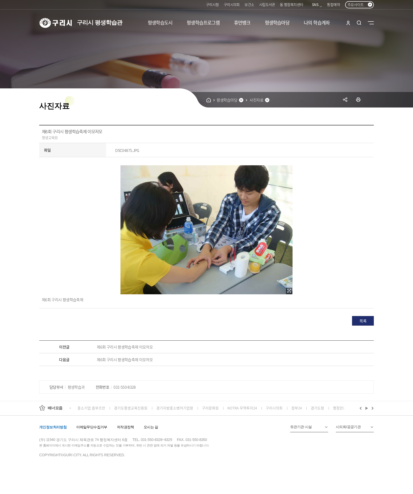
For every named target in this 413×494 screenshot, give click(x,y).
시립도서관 (267, 4)
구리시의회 (232, 4)
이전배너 (362, 408)
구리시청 (212, 4)
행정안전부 (341, 407)
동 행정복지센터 (291, 4)
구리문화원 (210, 407)
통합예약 (333, 4)
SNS (315, 4)
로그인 (348, 23)
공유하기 (345, 99)
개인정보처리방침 (53, 427)
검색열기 (359, 23)
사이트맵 (371, 23)
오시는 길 (151, 427)
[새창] (289, 291)
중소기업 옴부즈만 (91, 407)
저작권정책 (125, 427)
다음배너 (372, 408)
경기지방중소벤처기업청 (174, 407)
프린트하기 (358, 99)
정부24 (296, 407)
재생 (366, 408)
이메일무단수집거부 (91, 427)
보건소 (249, 4)
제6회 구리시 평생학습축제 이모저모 (125, 347)
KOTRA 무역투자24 (242, 407)
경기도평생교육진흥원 (130, 407)
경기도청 (317, 407)
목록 (362, 321)
